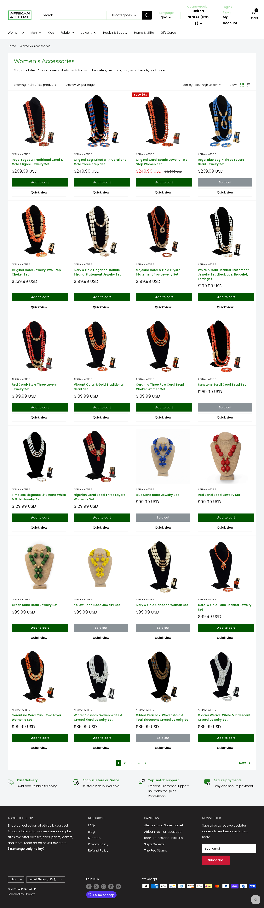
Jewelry (86, 32)
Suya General (154, 844)
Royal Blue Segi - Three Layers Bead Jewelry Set (221, 162)
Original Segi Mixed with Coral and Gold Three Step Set (100, 162)
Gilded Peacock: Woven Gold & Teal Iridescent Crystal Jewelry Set (163, 717)
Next (242, 763)
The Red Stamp (155, 850)
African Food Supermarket (163, 825)
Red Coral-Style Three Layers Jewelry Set (34, 387)
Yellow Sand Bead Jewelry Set (97, 605)
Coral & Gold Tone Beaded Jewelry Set (224, 607)
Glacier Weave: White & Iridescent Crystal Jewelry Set (224, 717)
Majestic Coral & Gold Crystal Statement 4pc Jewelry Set (158, 272)
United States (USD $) (42, 879)
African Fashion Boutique (162, 831)
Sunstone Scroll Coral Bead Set (222, 385)
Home (12, 46)
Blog (91, 831)
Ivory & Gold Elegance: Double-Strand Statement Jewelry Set (97, 272)
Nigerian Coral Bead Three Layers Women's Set (99, 497)
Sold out (225, 182)
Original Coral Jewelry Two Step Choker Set (36, 272)
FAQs (91, 825)
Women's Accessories (35, 46)
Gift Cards (168, 32)
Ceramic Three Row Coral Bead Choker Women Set (160, 387)
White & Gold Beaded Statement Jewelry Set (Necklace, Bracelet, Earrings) (223, 274)
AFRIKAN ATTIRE (21, 154)
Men (34, 32)
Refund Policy (98, 850)
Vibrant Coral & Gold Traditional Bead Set (98, 387)
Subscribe (216, 860)
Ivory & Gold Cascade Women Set (162, 605)
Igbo (13, 879)
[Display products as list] (248, 84)
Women (14, 32)
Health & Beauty (115, 32)
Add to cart (40, 182)
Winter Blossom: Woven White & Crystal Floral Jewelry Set (98, 717)
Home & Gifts (144, 32)
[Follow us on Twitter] (96, 886)
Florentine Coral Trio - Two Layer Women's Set (36, 717)
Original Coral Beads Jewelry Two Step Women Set (161, 162)
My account (230, 20)
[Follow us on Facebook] (89, 886)
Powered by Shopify (21, 894)
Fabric (65, 32)
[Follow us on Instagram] (103, 886)
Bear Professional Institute (163, 838)
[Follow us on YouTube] (118, 886)
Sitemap (94, 838)
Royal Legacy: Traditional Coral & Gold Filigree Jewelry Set (37, 162)
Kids (51, 32)
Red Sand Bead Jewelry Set (219, 495)
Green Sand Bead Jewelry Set (35, 605)
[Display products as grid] (242, 84)
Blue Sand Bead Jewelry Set (157, 495)
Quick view (39, 192)
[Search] (147, 15)
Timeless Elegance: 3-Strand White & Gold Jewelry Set (39, 497)
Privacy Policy (98, 844)
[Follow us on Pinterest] (111, 886)
